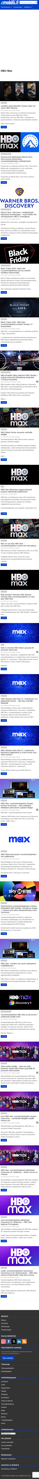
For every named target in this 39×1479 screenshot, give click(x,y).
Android (3, 1407)
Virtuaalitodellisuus (7, 1404)
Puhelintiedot (6, 7)
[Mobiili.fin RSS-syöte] (24, 1341)
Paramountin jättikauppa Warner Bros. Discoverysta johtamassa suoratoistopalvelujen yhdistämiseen (17, 159)
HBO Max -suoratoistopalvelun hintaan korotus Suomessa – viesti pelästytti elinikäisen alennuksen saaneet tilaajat (17, 805)
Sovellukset (3, 102)
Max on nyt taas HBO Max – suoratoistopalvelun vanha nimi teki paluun (18, 545)
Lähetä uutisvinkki (7, 1442)
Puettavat (4, 1394)
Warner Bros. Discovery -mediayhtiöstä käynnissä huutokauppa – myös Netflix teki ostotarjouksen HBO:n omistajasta (19, 214)
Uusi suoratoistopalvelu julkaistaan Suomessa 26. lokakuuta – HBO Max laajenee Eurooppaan (16, 1222)
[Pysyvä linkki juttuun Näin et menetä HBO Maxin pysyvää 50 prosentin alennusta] (19, 633)
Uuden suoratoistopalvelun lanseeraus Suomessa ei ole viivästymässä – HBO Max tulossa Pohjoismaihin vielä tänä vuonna (19, 1273)
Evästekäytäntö (6, 1371)
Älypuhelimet (5, 1388)
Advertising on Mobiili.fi (9, 1469)
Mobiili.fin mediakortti (8, 1459)
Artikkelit (27, 7)
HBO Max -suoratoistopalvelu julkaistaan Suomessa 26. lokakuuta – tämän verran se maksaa (19, 1172)
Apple (3, 1410)
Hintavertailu (17, 7)
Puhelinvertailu (6, 1330)
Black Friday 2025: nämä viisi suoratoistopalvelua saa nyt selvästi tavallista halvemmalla (15, 270)
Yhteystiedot (5, 1448)
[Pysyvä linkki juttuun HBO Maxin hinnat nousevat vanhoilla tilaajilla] (19, 418)
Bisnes (2, 153)
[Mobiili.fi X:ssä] (14, 1341)
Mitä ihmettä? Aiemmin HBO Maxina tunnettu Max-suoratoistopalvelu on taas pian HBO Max (17, 597)
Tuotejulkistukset (6, 1420)
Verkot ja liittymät (6, 1401)
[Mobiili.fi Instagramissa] (3, 1341)
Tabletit (3, 1391)
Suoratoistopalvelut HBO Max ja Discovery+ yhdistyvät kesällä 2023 (19, 1016)
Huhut (3, 1423)
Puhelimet (4, 1323)
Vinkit (3, 1385)
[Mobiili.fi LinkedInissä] (19, 1341)
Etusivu (3, 1320)
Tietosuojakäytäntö (7, 1368)
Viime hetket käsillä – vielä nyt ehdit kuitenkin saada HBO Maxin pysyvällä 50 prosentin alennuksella (18, 1068)
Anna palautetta (6, 1445)
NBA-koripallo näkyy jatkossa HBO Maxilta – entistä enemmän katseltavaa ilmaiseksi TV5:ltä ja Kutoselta (19, 377)
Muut (2, 265)
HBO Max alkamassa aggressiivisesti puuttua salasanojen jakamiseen (16, 491)
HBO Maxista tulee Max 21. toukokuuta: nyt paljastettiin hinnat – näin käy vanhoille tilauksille (19, 701)
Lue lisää (4, 126)
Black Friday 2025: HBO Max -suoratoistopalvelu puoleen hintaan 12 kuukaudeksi (16, 324)
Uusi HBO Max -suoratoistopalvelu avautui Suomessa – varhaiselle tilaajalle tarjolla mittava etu (18, 1118)
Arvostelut (4, 1381)
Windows (4, 1414)
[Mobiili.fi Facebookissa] (8, 1341)
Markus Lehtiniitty (16, 110)
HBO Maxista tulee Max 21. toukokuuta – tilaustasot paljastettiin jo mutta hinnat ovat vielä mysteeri (18, 752)
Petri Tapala (14, 494)
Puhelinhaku (5, 1326)
